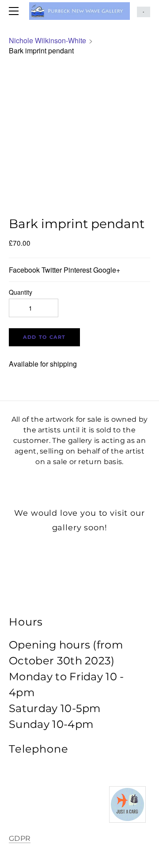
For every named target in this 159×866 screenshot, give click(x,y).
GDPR (19, 838)
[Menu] (15, 11)
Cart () (143, 12)
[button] (44, 337)
